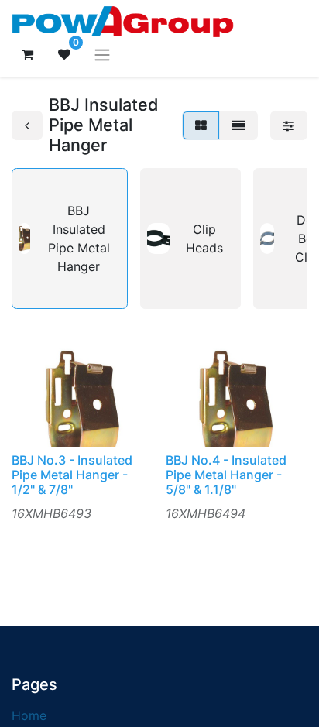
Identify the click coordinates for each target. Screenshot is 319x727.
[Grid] (201, 125)
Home (29, 715)
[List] (238, 125)
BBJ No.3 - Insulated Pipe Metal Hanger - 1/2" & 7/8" (72, 474)
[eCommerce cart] (27, 54)
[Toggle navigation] (102, 54)
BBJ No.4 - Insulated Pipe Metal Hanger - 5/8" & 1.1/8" (226, 474)
